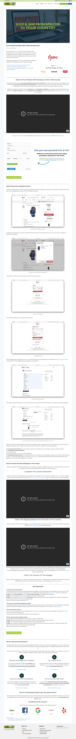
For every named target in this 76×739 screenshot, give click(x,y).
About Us (50, 3)
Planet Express (51, 592)
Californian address (20, 135)
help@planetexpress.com (32, 456)
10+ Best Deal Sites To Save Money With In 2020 (17, 720)
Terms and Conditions (26, 733)
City (8, 153)
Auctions (56, 3)
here (27, 600)
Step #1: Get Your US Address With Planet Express (18, 65)
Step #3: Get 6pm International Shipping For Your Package (20, 68)
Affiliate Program (43, 733)
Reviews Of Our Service (27, 730)
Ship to (8, 148)
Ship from (9, 143)
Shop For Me (42, 728)
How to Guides (10, 717)
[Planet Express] (10, 3)
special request (57, 581)
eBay (41, 135)
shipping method (22, 597)
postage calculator (65, 570)
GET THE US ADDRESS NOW (13, 177)
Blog (67, 0)
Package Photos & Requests (45, 730)
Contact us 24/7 (60, 726)
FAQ (46, 3)
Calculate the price (22, 669)
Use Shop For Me (54, 669)
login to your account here (62, 359)
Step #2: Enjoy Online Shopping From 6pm (16, 66)
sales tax (50, 440)
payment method (48, 665)
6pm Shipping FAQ (11, 69)
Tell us (54, 665)
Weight (9, 158)
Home (37, 3)
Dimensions (17, 158)
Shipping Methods (43, 731)
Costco (48, 135)
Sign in (57, 475)
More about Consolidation (21, 687)
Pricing (42, 3)
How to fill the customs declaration (38, 477)
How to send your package (36, 525)
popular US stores (60, 135)
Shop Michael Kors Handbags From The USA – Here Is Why (19, 718)
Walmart (45, 135)
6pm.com (16, 51)
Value (28, 158)
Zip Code (24, 153)
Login (70, 3)
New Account (63, 3)
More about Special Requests (54, 687)
